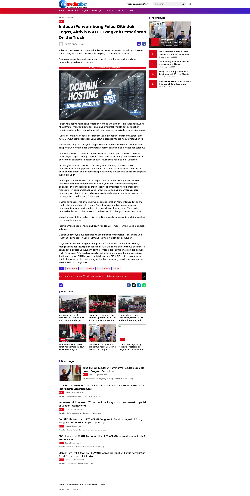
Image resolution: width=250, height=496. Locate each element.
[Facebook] (129, 285)
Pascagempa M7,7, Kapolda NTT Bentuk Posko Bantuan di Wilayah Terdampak (102, 347)
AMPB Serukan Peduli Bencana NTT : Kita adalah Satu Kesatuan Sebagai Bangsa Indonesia (71, 318)
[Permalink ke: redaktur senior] (62, 44)
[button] (183, 4)
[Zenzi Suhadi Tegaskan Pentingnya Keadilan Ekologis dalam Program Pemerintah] (70, 373)
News (61, 21)
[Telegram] (139, 285)
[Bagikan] (144, 44)
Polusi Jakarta (88, 268)
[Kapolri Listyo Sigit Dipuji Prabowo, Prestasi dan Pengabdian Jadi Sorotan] (132, 333)
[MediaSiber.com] (73, 3)
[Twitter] (134, 285)
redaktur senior (70, 43)
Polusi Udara (104, 268)
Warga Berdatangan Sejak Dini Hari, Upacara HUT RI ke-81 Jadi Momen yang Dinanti (102, 318)
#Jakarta (73, 268)
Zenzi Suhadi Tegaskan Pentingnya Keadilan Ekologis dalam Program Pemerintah (113, 369)
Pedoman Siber (76, 484)
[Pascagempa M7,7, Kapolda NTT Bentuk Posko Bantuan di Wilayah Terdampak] (102, 333)
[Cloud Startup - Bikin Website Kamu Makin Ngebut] (102, 94)
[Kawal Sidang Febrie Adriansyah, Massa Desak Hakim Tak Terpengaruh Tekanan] (132, 304)
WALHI (117, 268)
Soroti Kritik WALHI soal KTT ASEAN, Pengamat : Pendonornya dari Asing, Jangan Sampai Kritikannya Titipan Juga (101, 421)
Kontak (62, 484)
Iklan (103, 484)
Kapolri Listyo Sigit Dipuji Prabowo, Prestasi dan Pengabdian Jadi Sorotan (130, 347)
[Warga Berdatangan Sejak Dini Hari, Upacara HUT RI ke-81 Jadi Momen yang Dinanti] (102, 304)
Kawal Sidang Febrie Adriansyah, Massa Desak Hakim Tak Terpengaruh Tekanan (130, 318)
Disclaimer (92, 484)
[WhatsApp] (144, 285)
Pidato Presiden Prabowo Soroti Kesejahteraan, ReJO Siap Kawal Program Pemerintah (72, 347)
